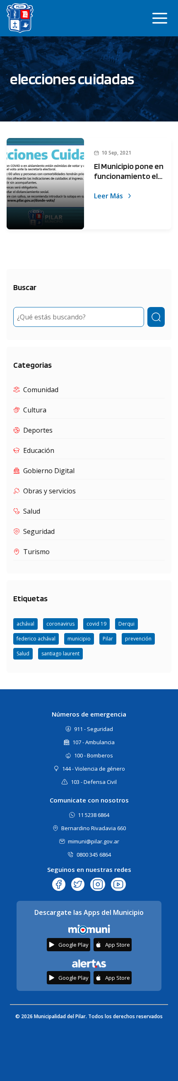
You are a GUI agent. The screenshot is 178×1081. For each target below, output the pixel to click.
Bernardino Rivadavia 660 (93, 828)
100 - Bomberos (93, 755)
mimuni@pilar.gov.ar (93, 841)
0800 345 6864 (94, 854)
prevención (138, 638)
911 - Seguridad (93, 729)
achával (25, 623)
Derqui (126, 623)
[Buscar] (156, 317)
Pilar (108, 638)
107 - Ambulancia (93, 742)
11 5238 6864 (93, 815)
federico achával (36, 638)
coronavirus (60, 623)
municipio (79, 638)
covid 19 (96, 623)
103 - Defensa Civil (94, 782)
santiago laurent (60, 653)
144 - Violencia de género (93, 768)
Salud (23, 653)
